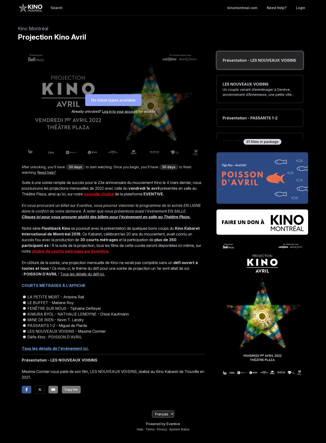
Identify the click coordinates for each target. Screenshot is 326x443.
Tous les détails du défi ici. (82, 274)
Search (57, 8)
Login (300, 8)
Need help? (276, 8)
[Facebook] (26, 389)
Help (140, 429)
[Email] (53, 389)
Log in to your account (119, 111)
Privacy (162, 429)
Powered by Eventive (163, 424)
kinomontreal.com (242, 8)
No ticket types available (113, 100)
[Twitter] (40, 389)
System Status (179, 429)
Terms (150, 429)
